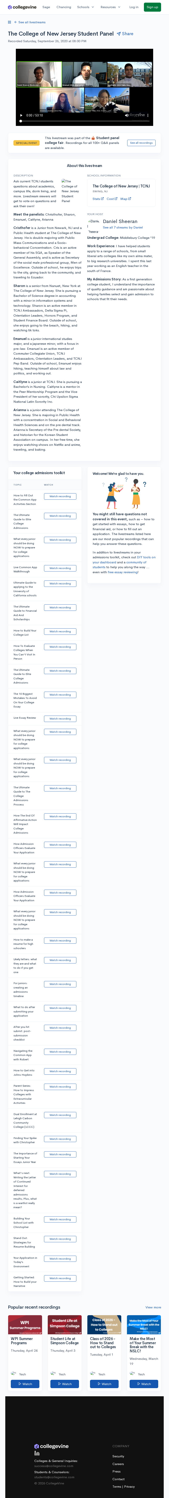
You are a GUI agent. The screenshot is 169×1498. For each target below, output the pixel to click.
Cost (110, 199)
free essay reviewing (123, 572)
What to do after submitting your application (24, 1011)
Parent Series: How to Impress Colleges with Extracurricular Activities (23, 1094)
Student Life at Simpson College (64, 1341)
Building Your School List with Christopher (23, 1223)
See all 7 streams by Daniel (123, 227)
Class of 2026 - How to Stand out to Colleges (103, 1343)
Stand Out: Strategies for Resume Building (24, 1242)
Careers (118, 1464)
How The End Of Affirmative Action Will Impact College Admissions (25, 824)
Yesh (22, 1374)
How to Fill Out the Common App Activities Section (25, 499)
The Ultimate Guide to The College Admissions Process (21, 795)
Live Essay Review (24, 718)
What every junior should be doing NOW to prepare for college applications (24, 547)
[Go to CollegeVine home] (22, 7)
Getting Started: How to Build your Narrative (25, 1281)
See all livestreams (32, 22)
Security (118, 1456)
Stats (96, 199)
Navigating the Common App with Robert (22, 1055)
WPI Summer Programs (22, 1341)
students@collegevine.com (54, 1477)
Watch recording (60, 496)
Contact (118, 1479)
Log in (133, 7)
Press (116, 1471)
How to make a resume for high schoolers (23, 944)
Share (127, 33)
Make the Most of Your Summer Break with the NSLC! (143, 1345)
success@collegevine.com (53, 1466)
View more (153, 1307)
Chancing (64, 7)
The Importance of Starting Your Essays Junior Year (25, 1158)
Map (123, 199)
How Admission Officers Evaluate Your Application (24, 848)
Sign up (152, 7)
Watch (27, 1384)
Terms (117, 1486)
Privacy (129, 1486)
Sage (46, 7)
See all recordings (141, 143)
